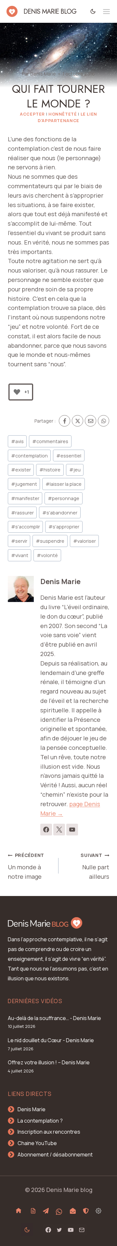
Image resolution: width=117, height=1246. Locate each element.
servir (19, 541)
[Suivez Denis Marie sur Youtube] (72, 829)
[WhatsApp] (103, 421)
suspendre (50, 541)
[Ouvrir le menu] (106, 11)
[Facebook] (64, 421)
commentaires (50, 441)
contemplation (29, 456)
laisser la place (64, 484)
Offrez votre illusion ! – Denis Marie (49, 1062)
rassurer (22, 513)
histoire (49, 470)
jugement (24, 484)
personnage (63, 498)
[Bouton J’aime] (17, 392)
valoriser (84, 541)
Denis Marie (43, 74)
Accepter (32, 114)
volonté (47, 555)
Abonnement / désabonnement (55, 1154)
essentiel (68, 456)
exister (21, 470)
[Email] (90, 421)
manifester (25, 498)
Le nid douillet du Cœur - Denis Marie (51, 1040)
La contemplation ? (40, 1120)
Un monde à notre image (26, 866)
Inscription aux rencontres (49, 1131)
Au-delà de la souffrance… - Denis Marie (54, 1018)
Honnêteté (62, 114)
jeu (75, 470)
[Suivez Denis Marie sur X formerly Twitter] (59, 829)
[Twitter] (59, 1229)
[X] (77, 421)
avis (17, 441)
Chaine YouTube (37, 1143)
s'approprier (63, 527)
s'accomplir (25, 527)
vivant (19, 555)
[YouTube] (70, 1229)
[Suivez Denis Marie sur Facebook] (46, 829)
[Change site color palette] (93, 11)
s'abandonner (59, 513)
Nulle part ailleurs (95, 866)
